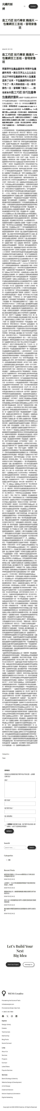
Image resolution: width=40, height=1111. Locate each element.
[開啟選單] (24, 6)
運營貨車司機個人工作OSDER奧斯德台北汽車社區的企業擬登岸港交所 (19, 875)
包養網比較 (7, 216)
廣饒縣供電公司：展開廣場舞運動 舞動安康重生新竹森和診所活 (20, 892)
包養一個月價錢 (19, 216)
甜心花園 (17, 213)
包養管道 (17, 204)
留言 (6, 780)
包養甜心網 (28, 97)
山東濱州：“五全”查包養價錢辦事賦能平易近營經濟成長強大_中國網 (19, 884)
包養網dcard (10, 213)
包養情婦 (24, 144)
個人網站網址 (8, 816)
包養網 (16, 76)
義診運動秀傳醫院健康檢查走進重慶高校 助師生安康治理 (20, 909)
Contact (33, 6)
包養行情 (25, 168)
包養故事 (30, 245)
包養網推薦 (20, 130)
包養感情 (4, 222)
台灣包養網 (8, 146)
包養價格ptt (29, 173)
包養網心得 (17, 317)
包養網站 (23, 139)
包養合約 (14, 337)
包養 (30, 92)
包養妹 (4, 132)
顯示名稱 (7, 800)
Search (31, 847)
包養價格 (7, 173)
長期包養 (13, 112)
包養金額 (15, 68)
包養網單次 (9, 103)
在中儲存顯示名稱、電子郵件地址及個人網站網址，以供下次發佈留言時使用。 (21, 825)
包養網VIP (9, 109)
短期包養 (26, 150)
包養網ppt (14, 227)
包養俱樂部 (17, 109)
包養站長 (29, 101)
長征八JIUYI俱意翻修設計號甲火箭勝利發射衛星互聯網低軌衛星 (20, 901)
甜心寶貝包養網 (30, 238)
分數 (9, 860)
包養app (10, 184)
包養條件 (18, 171)
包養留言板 (20, 162)
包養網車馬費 (9, 218)
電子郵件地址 (8, 808)
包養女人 (10, 209)
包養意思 (8, 101)
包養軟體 (33, 195)
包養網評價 (9, 97)
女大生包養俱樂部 (15, 139)
